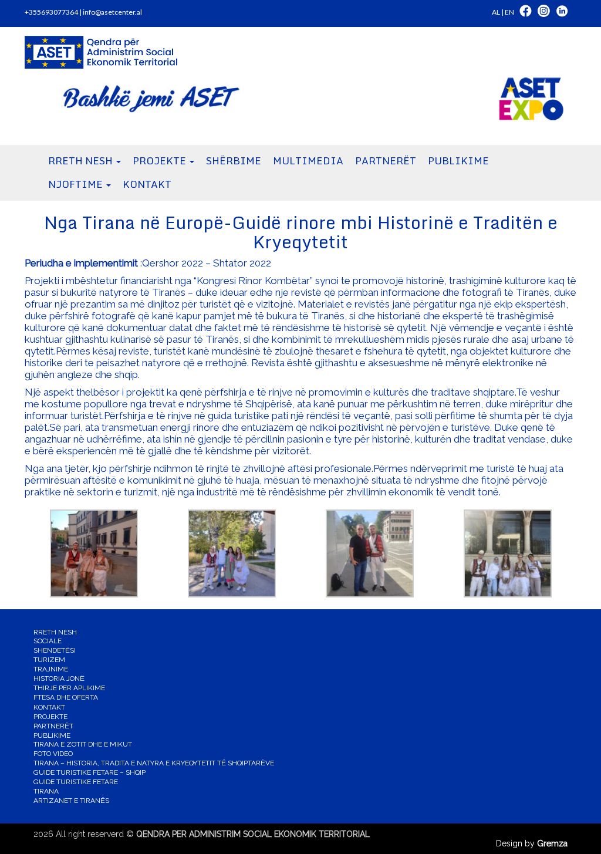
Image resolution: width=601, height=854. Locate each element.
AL (496, 12)
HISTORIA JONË (59, 678)
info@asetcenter (109, 12)
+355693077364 (51, 12)
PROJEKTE (160, 160)
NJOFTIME (76, 184)
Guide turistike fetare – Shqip (89, 772)
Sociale (47, 641)
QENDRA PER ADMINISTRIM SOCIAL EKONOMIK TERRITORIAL (253, 834)
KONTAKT (147, 184)
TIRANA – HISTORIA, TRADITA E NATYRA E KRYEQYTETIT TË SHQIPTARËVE (153, 763)
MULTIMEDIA (308, 160)
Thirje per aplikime (69, 688)
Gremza (552, 843)
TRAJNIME (50, 669)
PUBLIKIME (458, 160)
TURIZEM (49, 660)
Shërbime (233, 160)
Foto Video (53, 754)
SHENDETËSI (54, 650)
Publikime (51, 735)
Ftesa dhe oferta (65, 697)
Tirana (46, 791)
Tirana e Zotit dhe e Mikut (82, 744)
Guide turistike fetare (75, 782)
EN (509, 12)
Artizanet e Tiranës (71, 800)
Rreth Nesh (81, 160)
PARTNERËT (385, 160)
